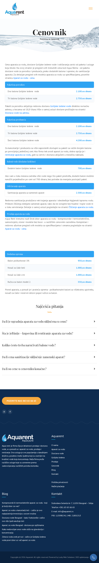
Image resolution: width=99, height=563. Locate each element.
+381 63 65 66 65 (67, 507)
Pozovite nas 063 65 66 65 (21, 400)
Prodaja (54, 461)
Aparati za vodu (58, 449)
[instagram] (4, 411)
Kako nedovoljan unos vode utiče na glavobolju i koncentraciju (23, 531)
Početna (44, 39)
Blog (53, 470)
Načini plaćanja (57, 486)
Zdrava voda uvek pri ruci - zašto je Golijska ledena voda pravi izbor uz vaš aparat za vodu (24, 538)
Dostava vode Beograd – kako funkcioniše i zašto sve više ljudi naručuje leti (23, 519)
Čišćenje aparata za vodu (81, 207)
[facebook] (10, 411)
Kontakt (55, 474)
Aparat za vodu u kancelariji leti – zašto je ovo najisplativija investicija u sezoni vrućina (22, 512)
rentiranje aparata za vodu (18, 154)
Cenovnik (55, 465)
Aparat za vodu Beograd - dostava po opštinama (23, 525)
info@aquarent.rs (65, 511)
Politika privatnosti (59, 482)
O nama (54, 445)
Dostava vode (57, 453)
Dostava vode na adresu (17, 112)
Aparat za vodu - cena (23, 77)
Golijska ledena (58, 457)
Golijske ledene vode (60, 106)
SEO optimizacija (82, 557)
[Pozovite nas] (93, 557)
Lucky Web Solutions (66, 557)
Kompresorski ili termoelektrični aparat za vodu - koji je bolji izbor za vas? (24, 504)
